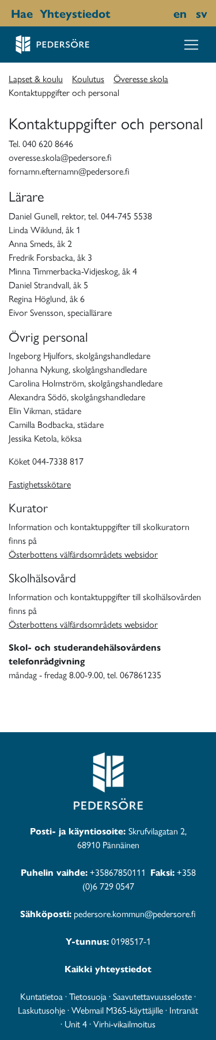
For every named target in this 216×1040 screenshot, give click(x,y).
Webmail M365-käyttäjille (117, 1009)
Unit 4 (76, 1023)
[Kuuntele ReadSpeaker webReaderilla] (116, 13)
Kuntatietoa (41, 996)
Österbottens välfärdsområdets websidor (83, 553)
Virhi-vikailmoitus (124, 1023)
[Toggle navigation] (191, 45)
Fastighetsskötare (40, 483)
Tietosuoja (88, 996)
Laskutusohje (41, 1009)
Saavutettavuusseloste (152, 996)
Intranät (183, 1009)
